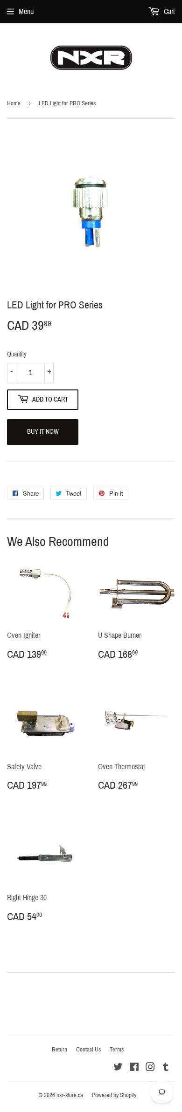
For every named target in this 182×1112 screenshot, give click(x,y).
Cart (168, 11)
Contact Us (88, 1049)
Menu (26, 11)
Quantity (17, 354)
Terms (117, 1049)
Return (59, 1049)
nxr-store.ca (69, 1095)
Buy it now (43, 431)
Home (14, 103)
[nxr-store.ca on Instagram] (150, 1068)
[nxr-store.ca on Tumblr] (165, 1068)
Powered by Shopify (114, 1095)
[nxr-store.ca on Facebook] (134, 1068)
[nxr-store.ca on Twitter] (118, 1068)
